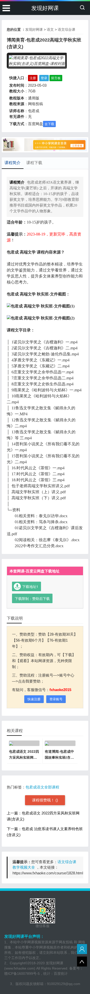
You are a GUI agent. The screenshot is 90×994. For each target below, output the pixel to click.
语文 (50, 29)
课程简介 (12, 163)
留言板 (56, 78)
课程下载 (34, 163)
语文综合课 (66, 29)
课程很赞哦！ (44, 800)
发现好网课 (45, 8)
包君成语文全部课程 (42, 787)
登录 (44, 78)
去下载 (49, 124)
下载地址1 (30, 586)
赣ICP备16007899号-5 (22, 974)
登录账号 (56, 699)
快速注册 (34, 699)
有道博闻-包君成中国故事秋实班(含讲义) (59, 757)
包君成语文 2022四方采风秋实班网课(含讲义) (24, 757)
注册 (33, 78)
